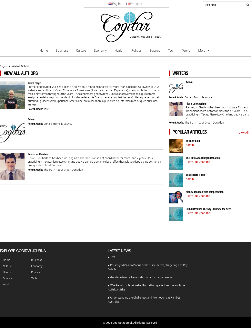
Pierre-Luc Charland (38, 154)
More (201, 50)
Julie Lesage (34, 83)
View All (244, 132)
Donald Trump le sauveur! (59, 124)
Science (154, 50)
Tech (171, 50)
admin (31, 119)
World (186, 50)
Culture (81, 50)
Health (119, 50)
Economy (100, 50)
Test (46, 109)
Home (44, 50)
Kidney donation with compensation (205, 192)
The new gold (193, 141)
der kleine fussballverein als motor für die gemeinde (141, 277)
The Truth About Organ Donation (63, 169)
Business (62, 50)
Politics (136, 50)
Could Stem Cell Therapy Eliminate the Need (208, 209)
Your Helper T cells (195, 175)
